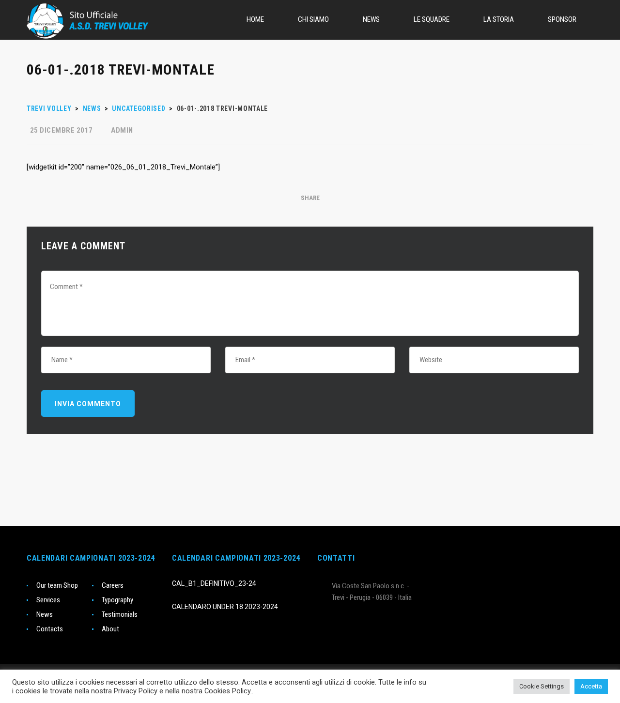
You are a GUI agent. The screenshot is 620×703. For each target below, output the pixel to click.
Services (48, 600)
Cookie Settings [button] (541, 686)
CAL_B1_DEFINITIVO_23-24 (214, 583)
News (44, 614)
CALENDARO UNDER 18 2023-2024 (225, 607)
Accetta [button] (591, 686)
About (110, 629)
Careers (113, 585)
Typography (117, 600)
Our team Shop (57, 585)
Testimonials (120, 614)
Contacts (49, 629)
